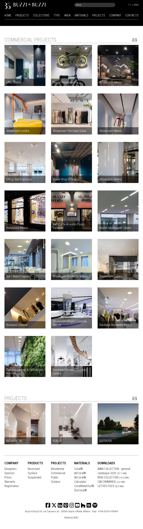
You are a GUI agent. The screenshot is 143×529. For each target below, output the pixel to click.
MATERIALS (81, 15)
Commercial (58, 473)
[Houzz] (83, 505)
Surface (32, 473)
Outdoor (56, 481)
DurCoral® (80, 490)
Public (54, 477)
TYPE (56, 15)
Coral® (78, 469)
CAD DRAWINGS (111, 481)
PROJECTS (98, 15)
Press (8, 477)
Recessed (34, 469)
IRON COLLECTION (113, 477)
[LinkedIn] (60, 505)
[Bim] (89, 505)
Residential (57, 469)
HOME (7, 15)
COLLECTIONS (41, 15)
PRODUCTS (22, 15)
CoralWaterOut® (84, 486)
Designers (10, 469)
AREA (67, 15)
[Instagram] (65, 505)
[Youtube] (77, 505)
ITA (129, 5)
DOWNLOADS (106, 463)
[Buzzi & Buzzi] (24, 5)
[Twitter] (54, 505)
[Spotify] (94, 505)
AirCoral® (80, 473)
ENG (136, 5)
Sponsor (9, 473)
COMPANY (115, 15)
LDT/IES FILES (111, 486)
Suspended (34, 477)
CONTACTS (132, 15)
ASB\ (76, 517)
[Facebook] (48, 505)
